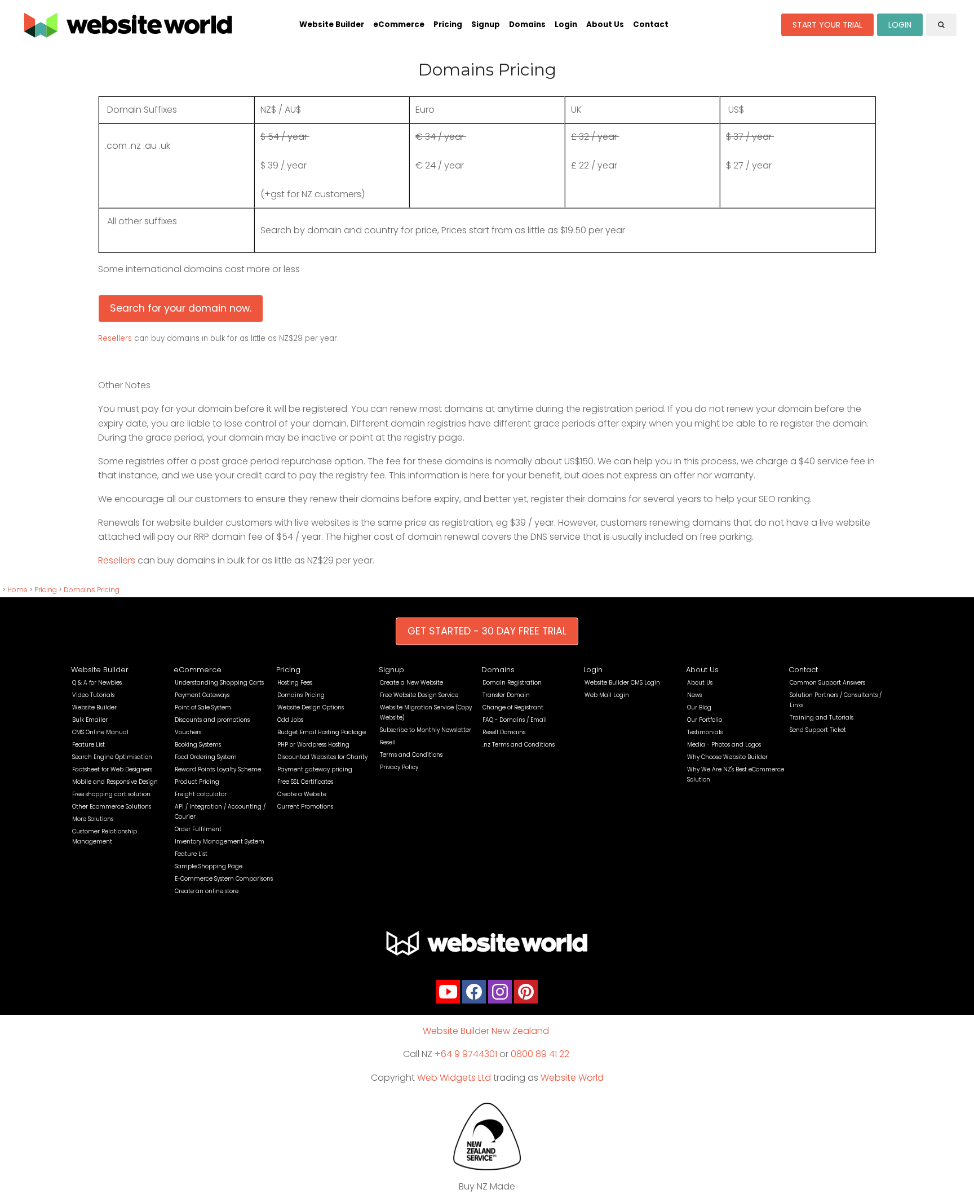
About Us (605, 24)
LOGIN (899, 24)
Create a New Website (411, 682)
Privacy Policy (399, 767)
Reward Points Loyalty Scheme (218, 769)
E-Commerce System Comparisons (224, 878)
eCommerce (398, 24)
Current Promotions (305, 806)
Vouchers (188, 732)
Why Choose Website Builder (727, 757)
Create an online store (206, 891)
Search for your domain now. (180, 308)
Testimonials (705, 732)
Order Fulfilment (198, 829)
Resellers (116, 338)
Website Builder (331, 24)
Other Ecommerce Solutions (111, 806)
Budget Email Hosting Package (321, 732)
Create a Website (301, 794)
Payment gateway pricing (314, 769)
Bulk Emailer (90, 720)
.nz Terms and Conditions (518, 744)
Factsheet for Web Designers (112, 769)
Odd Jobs (290, 720)
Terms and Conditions (411, 755)
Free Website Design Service (419, 695)
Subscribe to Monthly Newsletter (425, 730)
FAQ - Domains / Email (514, 720)
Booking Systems (198, 744)
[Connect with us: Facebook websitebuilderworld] (474, 994)
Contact (650, 24)
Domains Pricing (91, 589)
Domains (527, 24)
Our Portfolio (704, 720)
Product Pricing (197, 782)
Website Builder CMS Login (622, 682)
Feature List (88, 744)
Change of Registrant (512, 707)
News (694, 695)
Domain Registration (512, 682)
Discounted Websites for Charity (322, 757)
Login (566, 24)
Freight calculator (201, 794)
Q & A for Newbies (97, 682)
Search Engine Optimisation (112, 757)
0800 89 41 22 (540, 1053)
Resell (388, 742)
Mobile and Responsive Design (115, 782)
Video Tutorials (93, 695)
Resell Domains (503, 732)
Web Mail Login (607, 695)
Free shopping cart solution (111, 794)
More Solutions (92, 819)
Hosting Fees (294, 682)
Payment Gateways (202, 695)
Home (17, 589)
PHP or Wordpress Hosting (313, 744)
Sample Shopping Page (208, 866)
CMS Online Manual (100, 732)
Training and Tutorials (821, 717)
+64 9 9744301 (466, 1053)
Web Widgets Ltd (454, 1077)
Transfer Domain (506, 695)
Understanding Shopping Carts (219, 682)
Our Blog (699, 707)
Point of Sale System (203, 707)
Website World (572, 1077)
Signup (485, 24)
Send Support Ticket (818, 730)
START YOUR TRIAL (827, 24)
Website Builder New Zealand (486, 1030)
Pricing (447, 24)
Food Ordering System (206, 757)
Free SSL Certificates (305, 782)
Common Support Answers (827, 682)
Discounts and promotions (212, 720)
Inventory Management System (219, 841)
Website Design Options (310, 707)
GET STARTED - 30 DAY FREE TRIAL (487, 631)
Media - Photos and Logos (724, 744)
